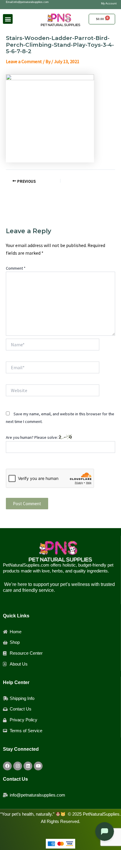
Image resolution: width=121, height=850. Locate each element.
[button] (8, 19)
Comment (16, 268)
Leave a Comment (24, 61)
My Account (109, 3)
